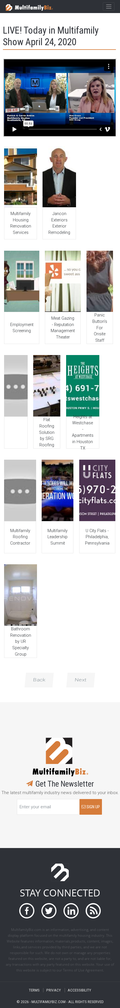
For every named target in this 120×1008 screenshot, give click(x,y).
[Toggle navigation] (108, 6)
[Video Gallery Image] (20, 176)
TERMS (34, 990)
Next (81, 680)
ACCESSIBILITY (79, 990)
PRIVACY (53, 990)
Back (39, 680)
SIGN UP (93, 807)
